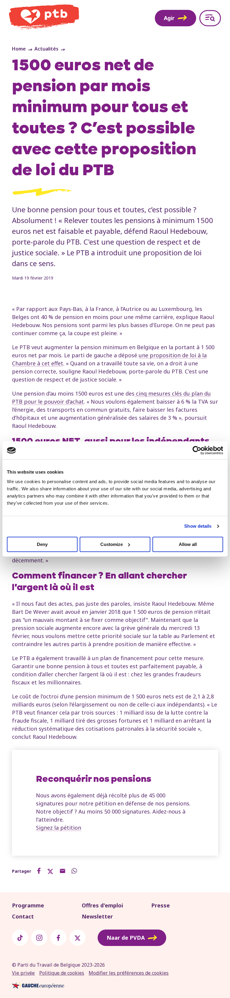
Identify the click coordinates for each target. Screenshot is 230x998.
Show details (197, 526)
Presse (160, 905)
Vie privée (23, 973)
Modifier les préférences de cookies (129, 973)
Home (19, 48)
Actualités (46, 48)
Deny (42, 544)
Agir (169, 18)
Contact (23, 916)
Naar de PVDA (126, 937)
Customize (111, 544)
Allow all (188, 544)
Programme (28, 905)
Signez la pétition (58, 827)
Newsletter (97, 916)
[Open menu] (210, 18)
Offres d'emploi (102, 905)
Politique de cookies (61, 973)
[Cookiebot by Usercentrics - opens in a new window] (197, 450)
